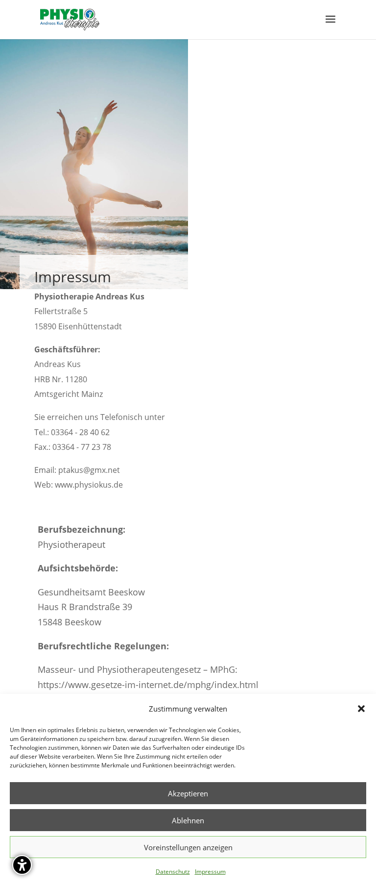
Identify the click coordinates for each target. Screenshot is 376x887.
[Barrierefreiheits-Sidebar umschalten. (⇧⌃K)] (22, 865)
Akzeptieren (188, 793)
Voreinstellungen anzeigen (188, 847)
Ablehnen (188, 820)
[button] (361, 709)
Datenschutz (173, 871)
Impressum (210, 871)
